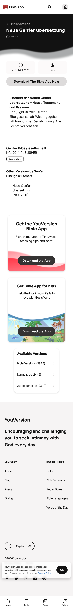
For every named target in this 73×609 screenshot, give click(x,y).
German (12, 37)
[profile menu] (62, 7)
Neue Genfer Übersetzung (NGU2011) (21, 190)
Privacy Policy (44, 573)
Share (52, 69)
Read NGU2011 (20, 69)
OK (62, 569)
